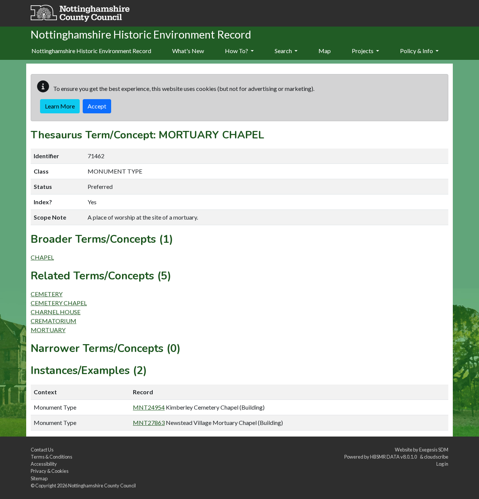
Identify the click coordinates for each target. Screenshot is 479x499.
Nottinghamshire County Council (102, 486)
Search (284, 50)
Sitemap (39, 478)
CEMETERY (46, 293)
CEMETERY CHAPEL (59, 302)
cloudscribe (436, 457)
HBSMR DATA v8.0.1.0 (394, 457)
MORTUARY (48, 329)
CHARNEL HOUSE (55, 311)
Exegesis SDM (433, 450)
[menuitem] (188, 51)
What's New (188, 50)
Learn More (60, 106)
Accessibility (44, 464)
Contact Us (42, 450)
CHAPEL (42, 257)
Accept (97, 106)
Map (324, 50)
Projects (363, 50)
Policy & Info (417, 50)
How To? (237, 50)
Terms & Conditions (51, 457)
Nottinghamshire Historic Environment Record (91, 50)
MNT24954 (149, 407)
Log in (442, 464)
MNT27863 (149, 422)
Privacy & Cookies (49, 471)
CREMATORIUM (53, 320)
